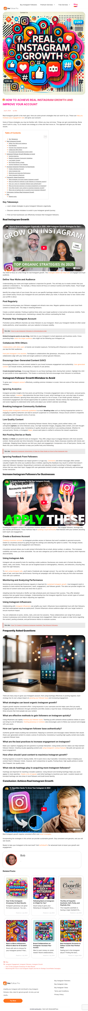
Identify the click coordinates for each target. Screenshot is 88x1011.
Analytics (19, 395)
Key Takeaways (13, 139)
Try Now (13, 1001)
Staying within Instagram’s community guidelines (19, 410)
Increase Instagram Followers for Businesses (21, 167)
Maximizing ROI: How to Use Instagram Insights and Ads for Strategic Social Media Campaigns (33, 968)
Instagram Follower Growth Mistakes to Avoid (21, 154)
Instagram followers (36, 206)
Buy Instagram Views (61, 987)
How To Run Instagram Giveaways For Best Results (20, 966)
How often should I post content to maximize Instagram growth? (26, 188)
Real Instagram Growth (14, 141)
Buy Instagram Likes (60, 984)
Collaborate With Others (15, 149)
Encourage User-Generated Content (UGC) (21, 151)
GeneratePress (53, 1009)
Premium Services (46, 5)
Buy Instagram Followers (28, 5)
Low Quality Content (14, 160)
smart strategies (45, 834)
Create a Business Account (16, 169)
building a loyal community (46, 529)
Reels (30, 430)
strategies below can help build (59, 273)
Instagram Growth (37, 964)
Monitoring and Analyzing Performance (19, 173)
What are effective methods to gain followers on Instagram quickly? (27, 181)
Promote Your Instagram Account (18, 147)
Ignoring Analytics (14, 156)
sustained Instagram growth (57, 584)
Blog (76, 4)
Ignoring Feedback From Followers (18, 164)
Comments (51, 461)
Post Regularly (13, 145)
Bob (8, 194)
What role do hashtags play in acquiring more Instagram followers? (27, 190)
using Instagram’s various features (54, 748)
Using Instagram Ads (14, 171)
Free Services (63, 5)
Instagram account (18, 382)
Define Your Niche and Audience (18, 143)
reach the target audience (23, 338)
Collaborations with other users (13, 347)
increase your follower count (33, 719)
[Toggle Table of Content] (44, 136)
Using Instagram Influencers (16, 175)
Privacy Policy (59, 994)
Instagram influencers (23, 606)
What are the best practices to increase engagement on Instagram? (27, 185)
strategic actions (51, 527)
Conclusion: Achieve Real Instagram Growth (20, 192)
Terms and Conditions (61, 991)
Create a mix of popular (29, 774)
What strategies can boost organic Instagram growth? (24, 179)
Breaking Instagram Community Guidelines (20, 158)
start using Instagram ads (14, 571)
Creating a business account (12, 540)
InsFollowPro (43, 845)
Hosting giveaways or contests (34, 722)
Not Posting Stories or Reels (16, 162)
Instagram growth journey (46, 210)
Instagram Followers (25, 964)
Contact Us (24, 12)
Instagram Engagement (12, 964)
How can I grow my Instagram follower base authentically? (25, 183)
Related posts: (13, 196)
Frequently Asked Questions (15, 177)
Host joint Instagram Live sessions (14, 353)
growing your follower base (38, 698)
